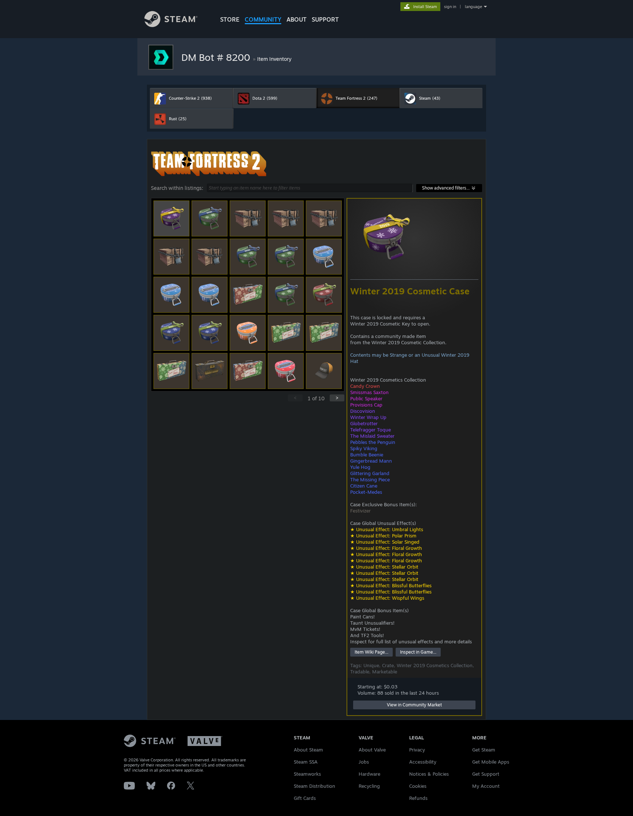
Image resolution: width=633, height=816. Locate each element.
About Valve (372, 750)
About (296, 19)
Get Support (485, 774)
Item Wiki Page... (371, 652)
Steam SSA (306, 762)
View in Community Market (414, 704)
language (473, 6)
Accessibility (422, 762)
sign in (450, 6)
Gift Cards (305, 798)
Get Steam (483, 750)
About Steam (308, 750)
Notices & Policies (429, 774)
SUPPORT (325, 19)
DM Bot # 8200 (217, 57)
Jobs (364, 762)
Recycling (369, 786)
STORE (230, 19)
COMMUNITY (263, 19)
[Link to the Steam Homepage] (170, 25)
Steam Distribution (314, 786)
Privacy (417, 750)
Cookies (417, 786)
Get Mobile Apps (490, 762)
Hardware (369, 774)
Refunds (418, 798)
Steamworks (307, 774)
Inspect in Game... (418, 652)
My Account (486, 786)
